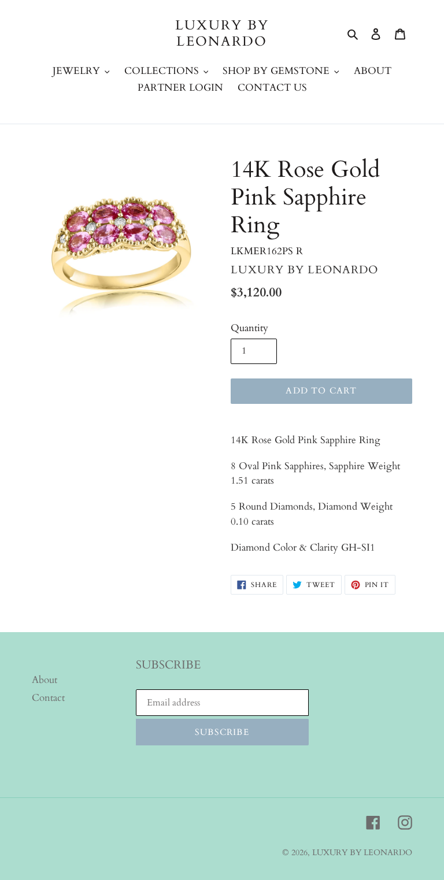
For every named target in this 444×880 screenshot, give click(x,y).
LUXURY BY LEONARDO (222, 33)
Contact (48, 697)
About (44, 679)
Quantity (249, 328)
